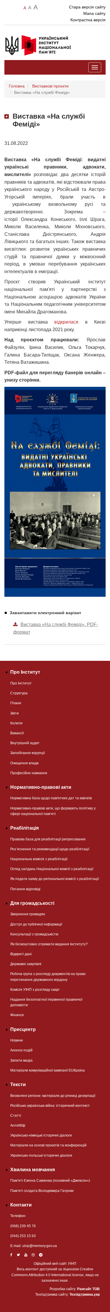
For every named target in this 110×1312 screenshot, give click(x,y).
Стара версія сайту (87, 7)
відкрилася (66, 321)
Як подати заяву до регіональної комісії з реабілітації (54, 879)
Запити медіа (21, 1060)
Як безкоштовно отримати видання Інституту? (49, 944)
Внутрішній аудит (25, 743)
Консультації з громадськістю (34, 934)
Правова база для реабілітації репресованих (48, 839)
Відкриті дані (21, 954)
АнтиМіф (17, 1125)
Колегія (16, 723)
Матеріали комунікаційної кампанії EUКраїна (47, 1070)
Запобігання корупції (27, 753)
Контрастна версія (88, 19)
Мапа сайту (94, 13)
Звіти (14, 713)
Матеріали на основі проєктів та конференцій (48, 1145)
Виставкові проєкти (50, 86)
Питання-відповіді (25, 889)
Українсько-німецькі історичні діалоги (41, 1135)
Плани (15, 703)
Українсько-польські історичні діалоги (41, 1155)
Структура (19, 693)
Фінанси (17, 1015)
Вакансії (17, 733)
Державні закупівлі (25, 964)
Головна (17, 86)
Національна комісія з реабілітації (38, 859)
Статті (15, 1115)
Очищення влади (24, 763)
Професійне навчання (28, 773)
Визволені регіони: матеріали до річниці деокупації (52, 1096)
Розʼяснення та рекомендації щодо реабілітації (49, 849)
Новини (16, 1040)
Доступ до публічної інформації (36, 924)
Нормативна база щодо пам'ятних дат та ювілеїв (51, 798)
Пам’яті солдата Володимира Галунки (42, 1191)
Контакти (21, 1204)
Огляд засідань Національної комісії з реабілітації (51, 869)
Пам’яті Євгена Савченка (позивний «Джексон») (50, 1180)
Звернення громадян (27, 914)
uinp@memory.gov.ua (39, 1246)
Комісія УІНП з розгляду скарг (35, 990)
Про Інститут (21, 683)
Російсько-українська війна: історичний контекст (50, 1106)
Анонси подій (21, 1050)
